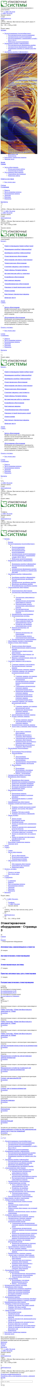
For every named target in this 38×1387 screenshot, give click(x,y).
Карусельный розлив (14, 137)
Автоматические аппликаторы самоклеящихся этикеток (21, 1172)
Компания (4, 1342)
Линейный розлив (14, 139)
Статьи (3, 185)
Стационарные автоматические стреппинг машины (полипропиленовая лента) (24, 1229)
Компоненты (12, 156)
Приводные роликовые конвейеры (19, 115)
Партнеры (7, 197)
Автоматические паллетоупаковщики (20, 37)
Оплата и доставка (7, 179)
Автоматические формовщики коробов (20, 47)
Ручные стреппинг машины (17, 100)
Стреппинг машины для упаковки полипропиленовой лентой (19, 93)
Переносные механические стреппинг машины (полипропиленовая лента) (24, 1237)
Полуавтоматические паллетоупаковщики (21, 35)
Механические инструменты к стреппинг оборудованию (21, 1267)
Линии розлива (9, 135)
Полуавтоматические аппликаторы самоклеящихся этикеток (23, 1178)
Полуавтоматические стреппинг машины (21, 88)
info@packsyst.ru (6, 18)
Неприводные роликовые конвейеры (19, 114)
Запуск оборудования (11, 167)
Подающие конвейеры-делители (18, 119)
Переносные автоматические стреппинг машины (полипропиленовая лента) (24, 1234)
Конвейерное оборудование (13, 112)
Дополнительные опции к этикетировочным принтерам (21, 1193)
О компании (5, 187)
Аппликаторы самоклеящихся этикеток (20, 62)
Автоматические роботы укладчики (15, 110)
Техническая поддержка (15, 170)
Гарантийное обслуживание (17, 174)
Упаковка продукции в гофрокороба (19, 134)
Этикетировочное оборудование (14, 60)
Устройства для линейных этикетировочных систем (20, 1188)
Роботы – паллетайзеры (19, 1283)
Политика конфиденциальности (11, 1374)
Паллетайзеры (12, 109)
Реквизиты (7, 198)
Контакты (4, 202)
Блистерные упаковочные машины (15, 157)
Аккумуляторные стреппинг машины (20, 99)
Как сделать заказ (9, 182)
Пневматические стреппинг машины (19, 102)
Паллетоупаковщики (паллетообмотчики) (17, 33)
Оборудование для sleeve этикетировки (16, 70)
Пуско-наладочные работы (16, 169)
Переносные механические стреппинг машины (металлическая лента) (24, 1244)
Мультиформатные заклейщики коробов (20, 58)
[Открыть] (1, 997)
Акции (3, 162)
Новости (7, 190)
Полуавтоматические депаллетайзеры (24, 1273)
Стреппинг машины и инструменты (16, 87)
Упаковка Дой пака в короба (17, 132)
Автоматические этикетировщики (19, 63)
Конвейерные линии (14, 120)
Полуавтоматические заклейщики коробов (21, 53)
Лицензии (7, 195)
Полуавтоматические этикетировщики (20, 68)
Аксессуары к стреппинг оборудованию (20, 104)
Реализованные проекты (12, 193)
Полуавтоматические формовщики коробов (22, 45)
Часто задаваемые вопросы (12, 192)
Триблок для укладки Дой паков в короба (21, 130)
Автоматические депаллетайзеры (22, 1275)
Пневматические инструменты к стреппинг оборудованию (22, 1264)
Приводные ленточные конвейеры (19, 117)
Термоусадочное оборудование (14, 72)
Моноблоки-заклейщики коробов (18, 57)
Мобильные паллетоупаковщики (18, 42)
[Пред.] (1, 1136)
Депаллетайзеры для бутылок (21, 1277)
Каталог (3, 30)
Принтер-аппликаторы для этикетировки (21, 67)
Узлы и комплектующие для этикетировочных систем (20, 1185)
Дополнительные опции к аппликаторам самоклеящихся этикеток (24, 1175)
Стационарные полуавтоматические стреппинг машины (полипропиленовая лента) (24, 1224)
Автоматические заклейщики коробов (20, 55)
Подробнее (4, 1013)
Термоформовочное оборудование (15, 127)
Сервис (3, 164)
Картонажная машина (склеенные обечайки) (22, 124)
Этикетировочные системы (16, 65)
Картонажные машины (11, 122)
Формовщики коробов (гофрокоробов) (16, 43)
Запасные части (9, 159)
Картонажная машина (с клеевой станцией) (22, 125)
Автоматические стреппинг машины (19, 90)
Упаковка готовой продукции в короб (16, 129)
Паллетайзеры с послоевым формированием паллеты (20, 1281)
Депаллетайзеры (13, 107)
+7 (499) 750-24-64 (9, 11)
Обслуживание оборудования (13, 172)
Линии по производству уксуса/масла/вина (21, 150)
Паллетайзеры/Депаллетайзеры (14, 105)
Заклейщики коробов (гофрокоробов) (16, 52)
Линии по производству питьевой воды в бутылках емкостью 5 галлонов (21, 148)
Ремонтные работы (14, 175)
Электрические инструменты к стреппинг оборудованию (21, 1261)
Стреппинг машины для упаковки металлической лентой (19, 96)
